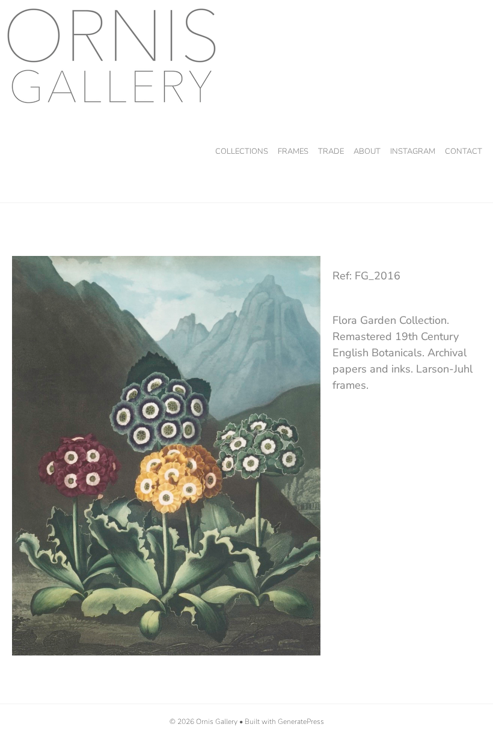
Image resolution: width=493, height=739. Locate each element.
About (367, 151)
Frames (293, 151)
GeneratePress (301, 721)
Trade (331, 151)
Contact (463, 151)
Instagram (412, 151)
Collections (241, 151)
